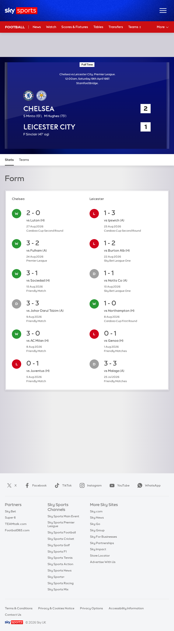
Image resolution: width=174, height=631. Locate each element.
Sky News (97, 517)
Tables (98, 26)
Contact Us (13, 614)
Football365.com (17, 530)
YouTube (123, 485)
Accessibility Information (126, 608)
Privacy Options (91, 608)
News (37, 26)
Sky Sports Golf (59, 545)
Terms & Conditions (18, 608)
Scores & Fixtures (74, 26)
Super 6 (10, 517)
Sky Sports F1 (57, 551)
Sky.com (96, 511)
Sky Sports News (60, 570)
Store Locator (100, 555)
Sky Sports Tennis (60, 557)
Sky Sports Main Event (63, 516)
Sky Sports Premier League (61, 524)
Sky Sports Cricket (61, 538)
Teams (133, 26)
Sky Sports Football (62, 532)
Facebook (39, 485)
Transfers (115, 26)
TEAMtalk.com (16, 523)
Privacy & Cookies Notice (56, 608)
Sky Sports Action (60, 564)
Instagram (94, 485)
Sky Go (95, 523)
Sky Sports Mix (58, 589)
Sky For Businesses (103, 536)
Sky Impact (98, 549)
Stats (9, 159)
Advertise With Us (102, 561)
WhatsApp (153, 485)
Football (15, 27)
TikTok (67, 485)
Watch (51, 26)
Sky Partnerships (102, 543)
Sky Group (97, 530)
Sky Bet (10, 511)
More (161, 26)
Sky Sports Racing (61, 583)
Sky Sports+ (56, 576)
